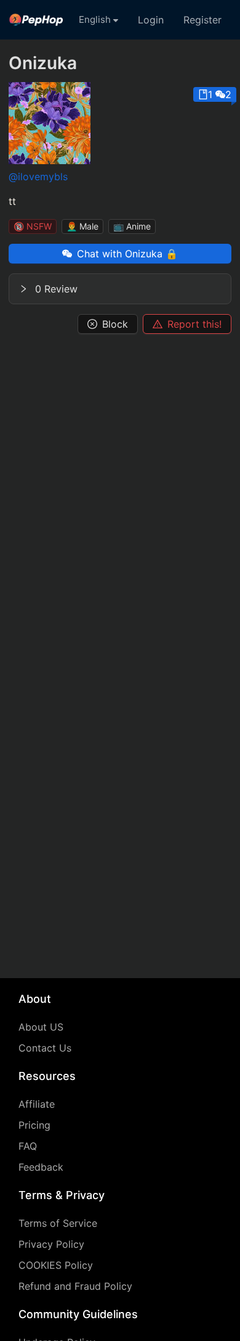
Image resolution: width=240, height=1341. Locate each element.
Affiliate (36, 1104)
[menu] (120, 19)
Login (151, 20)
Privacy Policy (51, 1244)
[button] (120, 289)
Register (202, 20)
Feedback (40, 1167)
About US (40, 1027)
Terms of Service (57, 1223)
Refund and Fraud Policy (75, 1286)
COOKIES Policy (55, 1265)
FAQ (27, 1146)
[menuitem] (36, 19)
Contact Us (44, 1048)
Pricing (34, 1125)
